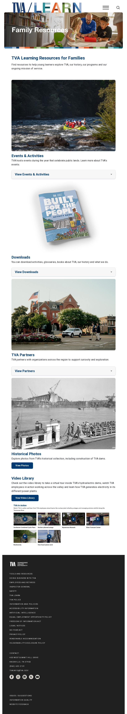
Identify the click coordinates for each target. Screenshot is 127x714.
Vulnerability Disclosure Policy (27, 643)
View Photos (22, 465)
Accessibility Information (24, 608)
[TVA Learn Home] (47, 7)
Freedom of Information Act (25, 621)
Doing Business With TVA (23, 578)
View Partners (25, 371)
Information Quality (21, 700)
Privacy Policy (17, 634)
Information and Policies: (24, 604)
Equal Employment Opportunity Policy (31, 617)
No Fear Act (16, 630)
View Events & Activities (32, 174)
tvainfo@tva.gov (19, 670)
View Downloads (26, 272)
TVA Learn (15, 595)
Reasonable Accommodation (25, 639)
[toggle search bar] (118, 7)
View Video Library (25, 498)
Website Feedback (19, 704)
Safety (13, 591)
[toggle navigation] (106, 7)
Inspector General (20, 587)
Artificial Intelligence (23, 613)
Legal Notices (17, 626)
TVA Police (15, 600)
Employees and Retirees (22, 582)
